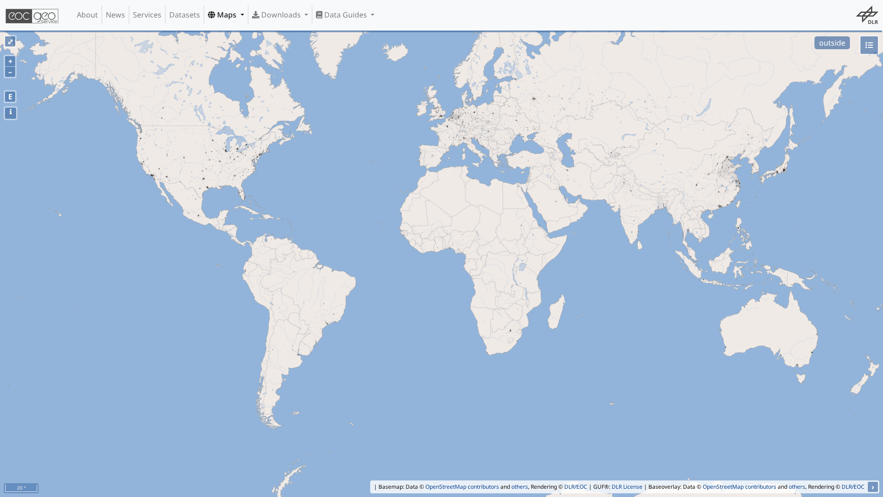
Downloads (281, 15)
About (87, 15)
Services (147, 15)
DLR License (627, 487)
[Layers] (869, 45)
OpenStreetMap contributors (462, 487)
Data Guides (345, 15)
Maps (226, 15)
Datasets (184, 15)
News (115, 15)
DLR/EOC (575, 487)
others (519, 487)
